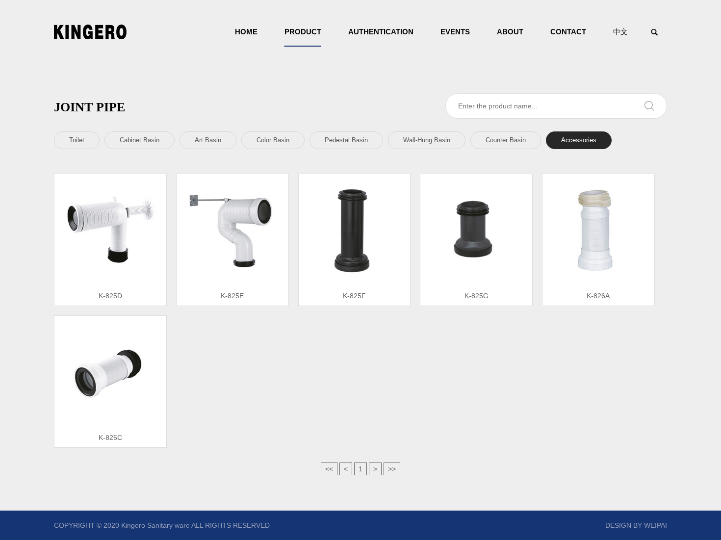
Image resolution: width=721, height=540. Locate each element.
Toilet (76, 140)
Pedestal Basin (346, 140)
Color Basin (273, 140)
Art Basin (208, 140)
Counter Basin (506, 140)
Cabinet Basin (139, 140)
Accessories (578, 140)
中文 (620, 31)
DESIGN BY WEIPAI (636, 525)
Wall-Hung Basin (426, 140)
